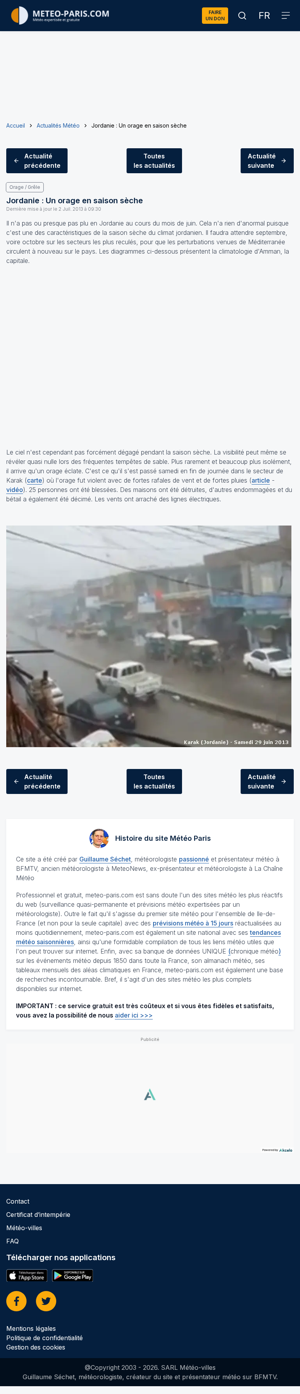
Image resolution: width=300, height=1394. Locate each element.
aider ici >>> (134, 1015)
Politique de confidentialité (44, 1338)
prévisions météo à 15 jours (193, 923)
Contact (17, 1201)
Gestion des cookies (35, 1347)
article (261, 480)
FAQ (12, 1241)
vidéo (14, 490)
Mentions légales (31, 1328)
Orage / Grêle (24, 187)
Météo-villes (24, 1228)
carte (34, 480)
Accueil (15, 125)
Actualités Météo (58, 125)
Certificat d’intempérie (38, 1214)
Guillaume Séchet (105, 859)
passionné (194, 859)
